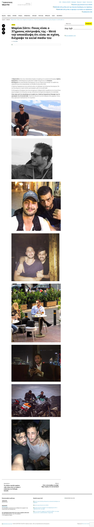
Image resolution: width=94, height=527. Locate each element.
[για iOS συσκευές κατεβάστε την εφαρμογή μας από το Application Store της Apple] (47, 508)
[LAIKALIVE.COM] (87, 12)
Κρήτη (9, 15)
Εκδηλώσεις (27, 15)
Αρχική (3, 15)
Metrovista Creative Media (87, 523)
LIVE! (60, 2)
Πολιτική (41, 15)
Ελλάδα (14, 15)
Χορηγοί (84, 2)
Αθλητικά (47, 15)
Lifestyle (34, 15)
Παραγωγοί (79, 2)
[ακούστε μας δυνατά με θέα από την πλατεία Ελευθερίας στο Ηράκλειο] (47, 502)
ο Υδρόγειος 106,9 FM (66, 2)
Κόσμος (20, 15)
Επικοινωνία (89, 2)
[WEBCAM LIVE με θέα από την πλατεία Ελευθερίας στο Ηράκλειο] (72, 7)
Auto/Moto (59, 15)
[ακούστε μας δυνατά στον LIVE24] (81, 4)
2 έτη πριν (15, 41)
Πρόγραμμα (73, 2)
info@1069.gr (5, 506)
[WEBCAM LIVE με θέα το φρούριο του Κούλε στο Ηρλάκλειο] (74, 9)
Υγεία (53, 15)
